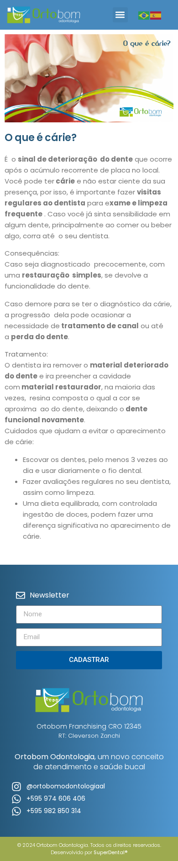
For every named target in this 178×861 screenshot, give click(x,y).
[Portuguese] (144, 14)
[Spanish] (156, 14)
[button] (120, 14)
